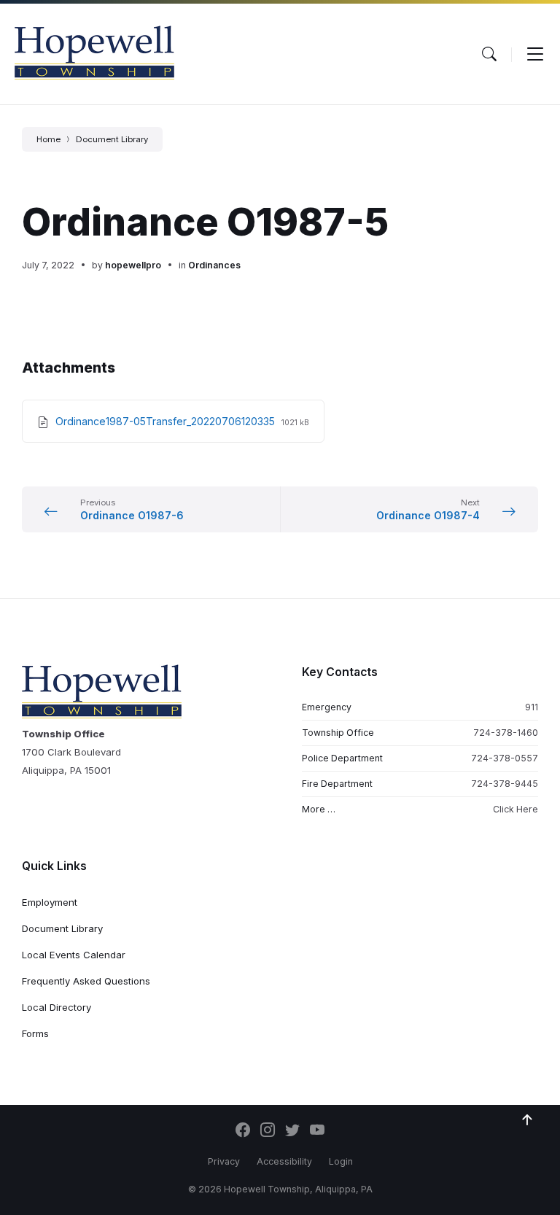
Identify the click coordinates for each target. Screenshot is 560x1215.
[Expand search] (489, 54)
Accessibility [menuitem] (284, 1161)
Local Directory (56, 1007)
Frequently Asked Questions (86, 981)
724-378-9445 (504, 783)
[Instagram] (267, 1131)
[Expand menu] (535, 54)
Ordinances (214, 265)
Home (48, 139)
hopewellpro (133, 265)
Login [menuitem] (341, 1161)
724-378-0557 (504, 758)
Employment (49, 902)
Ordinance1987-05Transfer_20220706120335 (166, 421)
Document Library (112, 139)
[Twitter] (292, 1131)
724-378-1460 (505, 732)
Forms (35, 1033)
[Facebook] (243, 1131)
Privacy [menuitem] (224, 1161)
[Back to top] (527, 1120)
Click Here (515, 809)
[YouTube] (317, 1131)
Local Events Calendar (73, 954)
